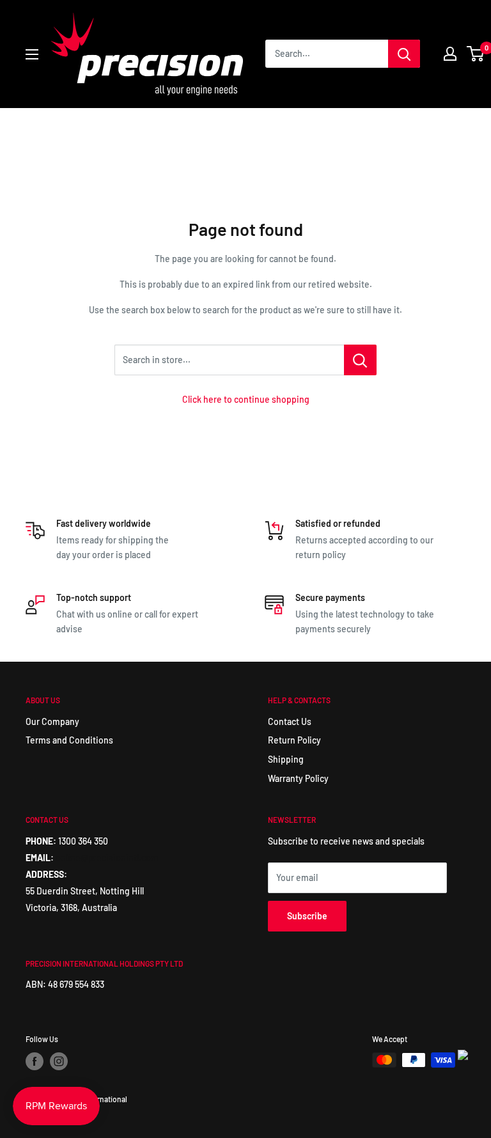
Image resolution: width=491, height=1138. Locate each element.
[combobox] (326, 54)
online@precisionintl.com (107, 857)
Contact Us (289, 721)
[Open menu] (32, 54)
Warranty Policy (298, 778)
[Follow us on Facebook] (34, 1061)
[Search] (404, 54)
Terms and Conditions (69, 740)
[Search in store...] (360, 360)
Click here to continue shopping (245, 399)
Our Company (52, 721)
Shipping (286, 759)
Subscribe (307, 915)
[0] (476, 53)
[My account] (450, 54)
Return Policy (294, 740)
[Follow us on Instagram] (59, 1061)
